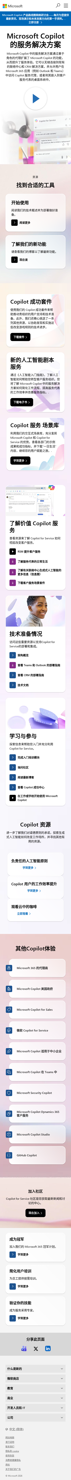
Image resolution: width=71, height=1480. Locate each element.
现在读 (23, 259)
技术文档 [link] (23, 685)
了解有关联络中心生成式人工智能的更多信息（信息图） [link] (39, 572)
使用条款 (9, 1455)
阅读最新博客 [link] (26, 777)
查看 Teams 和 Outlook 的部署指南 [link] (39, 665)
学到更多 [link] (18, 460)
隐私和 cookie (12, 1451)
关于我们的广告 (13, 1469)
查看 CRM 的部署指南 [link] (31, 675)
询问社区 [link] (23, 767)
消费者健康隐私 (13, 1460)
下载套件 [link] (18, 337)
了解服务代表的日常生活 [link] (33, 561)
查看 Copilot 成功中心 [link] (31, 787)
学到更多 (23, 1254)
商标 (7, 1464)
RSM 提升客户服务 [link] (29, 551)
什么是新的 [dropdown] (14, 1369)
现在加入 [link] (34, 1213)
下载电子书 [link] (20, 402)
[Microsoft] (14, 6)
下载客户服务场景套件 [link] (31, 583)
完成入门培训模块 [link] (29, 757)
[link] (23, 1348)
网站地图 (9, 1437)
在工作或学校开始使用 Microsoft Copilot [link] (38, 798)
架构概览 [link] (23, 655)
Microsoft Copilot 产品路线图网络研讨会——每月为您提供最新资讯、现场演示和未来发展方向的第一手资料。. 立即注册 (35, 18)
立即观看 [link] (22, 913)
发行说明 (9, 1442)
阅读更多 (24, 222)
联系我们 (9, 1446)
